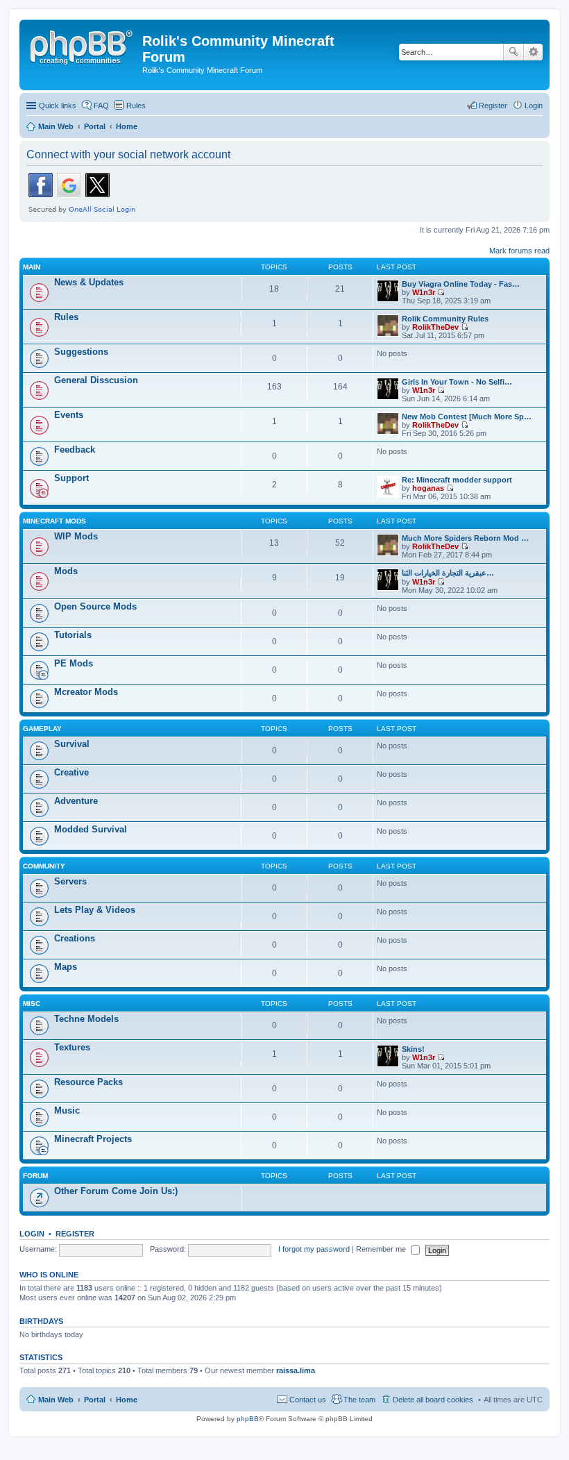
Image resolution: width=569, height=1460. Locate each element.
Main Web (56, 1399)
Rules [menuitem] (136, 105)
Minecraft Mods (54, 521)
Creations (74, 938)
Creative (71, 772)
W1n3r (423, 292)
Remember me (382, 1249)
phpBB (248, 1419)
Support (71, 478)
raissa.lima (295, 1370)
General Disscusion (96, 380)
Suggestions (81, 351)
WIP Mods (76, 536)
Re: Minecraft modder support (457, 480)
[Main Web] (82, 45)
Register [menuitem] (493, 105)
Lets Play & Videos (94, 910)
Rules (66, 317)
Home (126, 1399)
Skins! (413, 1049)
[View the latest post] (441, 292)
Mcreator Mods (86, 692)
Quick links (57, 105)
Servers (70, 881)
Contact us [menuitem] (307, 1399)
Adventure (76, 801)
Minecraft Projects (93, 1139)
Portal (94, 126)
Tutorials (73, 635)
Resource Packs (88, 1082)
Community (44, 866)
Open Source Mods (95, 606)
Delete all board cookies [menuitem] (433, 1399)
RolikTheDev (435, 327)
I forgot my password (314, 1249)
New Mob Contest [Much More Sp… (467, 416)
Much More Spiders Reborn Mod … (465, 538)
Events (68, 415)
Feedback (74, 449)
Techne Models (86, 1019)
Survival (72, 744)
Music (67, 1110)
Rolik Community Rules (445, 318)
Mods (66, 571)
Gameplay (42, 728)
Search (513, 52)
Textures (72, 1047)
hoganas (428, 488)
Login (31, 1234)
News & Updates (89, 282)
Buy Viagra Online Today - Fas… (461, 284)
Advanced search (533, 52)
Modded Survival (90, 829)
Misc (31, 1003)
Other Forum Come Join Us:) (116, 1191)
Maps (65, 967)
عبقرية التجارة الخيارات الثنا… (448, 573)
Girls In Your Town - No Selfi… (457, 382)
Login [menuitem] (534, 105)
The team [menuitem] (359, 1399)
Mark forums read (519, 250)
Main (31, 267)
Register (75, 1234)
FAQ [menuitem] (101, 105)
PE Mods (73, 663)
